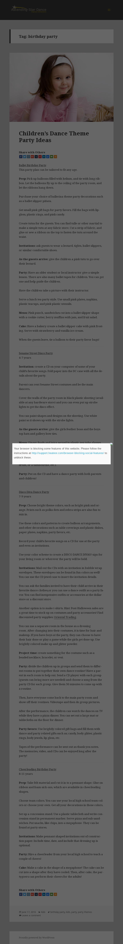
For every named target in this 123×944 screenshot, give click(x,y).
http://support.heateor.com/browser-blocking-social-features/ (68, 453)
